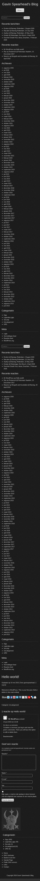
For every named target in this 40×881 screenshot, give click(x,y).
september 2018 (9, 195)
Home (6, 853)
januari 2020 (8, 160)
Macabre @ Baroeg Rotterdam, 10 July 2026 (19, 31)
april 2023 (7, 130)
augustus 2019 (9, 172)
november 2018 (9, 190)
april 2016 (7, 248)
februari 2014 (8, 292)
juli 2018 (6, 197)
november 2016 (9, 234)
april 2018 (7, 204)
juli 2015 (6, 266)
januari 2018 (8, 211)
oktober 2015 (8, 262)
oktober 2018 (8, 192)
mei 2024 (7, 114)
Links (5, 865)
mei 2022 (7, 149)
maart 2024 (7, 116)
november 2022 (9, 139)
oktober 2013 (8, 299)
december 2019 (9, 162)
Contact (6, 867)
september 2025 (9, 84)
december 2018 (9, 188)
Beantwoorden (8, 736)
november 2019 (9, 165)
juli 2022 (6, 146)
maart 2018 (7, 206)
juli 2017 (6, 222)
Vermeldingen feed (10, 336)
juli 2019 (6, 174)
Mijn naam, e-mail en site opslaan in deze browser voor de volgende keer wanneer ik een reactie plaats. (19, 795)
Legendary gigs (9, 317)
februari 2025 (8, 95)
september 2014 (9, 283)
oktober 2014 (8, 280)
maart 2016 (7, 250)
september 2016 (9, 239)
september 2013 (9, 301)
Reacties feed (8, 338)
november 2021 (9, 156)
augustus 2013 (9, 303)
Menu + (20, 10)
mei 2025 (7, 93)
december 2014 (9, 276)
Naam (4, 773)
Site (3, 785)
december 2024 (9, 100)
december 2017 (9, 213)
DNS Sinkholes (9, 855)
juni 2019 (7, 176)
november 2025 (9, 79)
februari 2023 (8, 135)
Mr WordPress (9, 49)
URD (5, 324)
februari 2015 (8, 273)
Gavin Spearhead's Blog (20, 4)
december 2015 (9, 257)
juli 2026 (6, 70)
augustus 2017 (9, 220)
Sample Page (8, 860)
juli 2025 (6, 89)
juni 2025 (7, 91)
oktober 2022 (8, 142)
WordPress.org (9, 340)
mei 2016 (7, 246)
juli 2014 (6, 285)
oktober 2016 (8, 236)
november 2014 (9, 278)
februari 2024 (8, 119)
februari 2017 (8, 232)
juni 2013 (7, 306)
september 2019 (9, 169)
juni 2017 (7, 225)
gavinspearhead (29, 683)
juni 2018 (7, 199)
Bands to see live (9, 858)
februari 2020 (8, 158)
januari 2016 (8, 255)
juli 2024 (6, 112)
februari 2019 (8, 186)
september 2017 (9, 218)
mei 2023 (7, 128)
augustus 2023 (9, 125)
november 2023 (9, 121)
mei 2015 (7, 269)
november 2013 (9, 296)
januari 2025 (8, 98)
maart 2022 (7, 153)
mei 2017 (7, 227)
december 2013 (9, 294)
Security (6, 320)
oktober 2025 (8, 82)
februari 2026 (8, 77)
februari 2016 (8, 253)
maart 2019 (7, 183)
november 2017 (9, 216)
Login (5, 334)
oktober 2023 (8, 123)
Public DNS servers (10, 862)
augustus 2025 (9, 86)
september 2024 (9, 107)
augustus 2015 (9, 264)
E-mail (4, 779)
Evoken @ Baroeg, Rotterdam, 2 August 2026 (19, 28)
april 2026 (7, 75)
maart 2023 (7, 132)
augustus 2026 (9, 68)
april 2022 (7, 151)
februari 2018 (8, 209)
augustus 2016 (9, 241)
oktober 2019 (8, 167)
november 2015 (9, 259)
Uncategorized (8, 322)
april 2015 (7, 271)
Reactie (5, 754)
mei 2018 (7, 202)
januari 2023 (8, 137)
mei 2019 (7, 179)
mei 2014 (7, 289)
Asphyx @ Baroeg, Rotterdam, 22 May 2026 (18, 33)
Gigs (5, 315)
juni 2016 (7, 243)
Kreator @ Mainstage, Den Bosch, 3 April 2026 (19, 35)
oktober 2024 (8, 105)
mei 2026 (7, 72)
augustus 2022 (9, 144)
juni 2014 (7, 287)
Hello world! (20, 49)
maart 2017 (7, 229)
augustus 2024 (9, 109)
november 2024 (9, 102)
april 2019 (7, 181)
